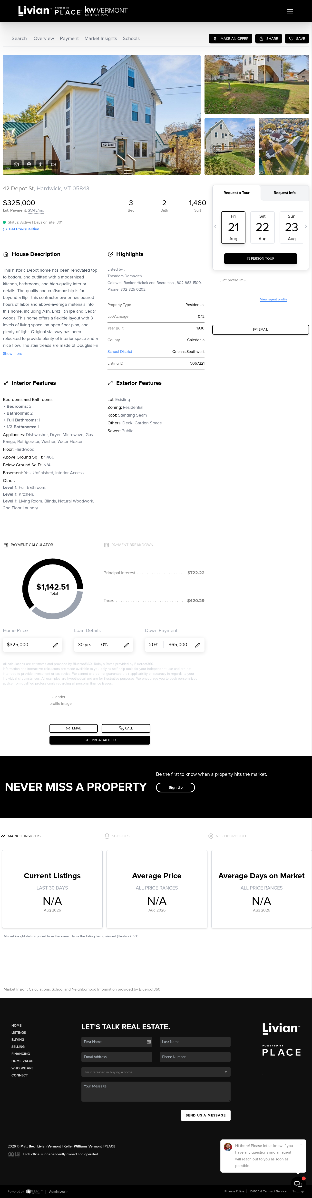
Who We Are (22, 1068)
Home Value (22, 1061)
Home (16, 1026)
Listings (18, 1033)
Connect (19, 1075)
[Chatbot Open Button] (298, 1184)
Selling (18, 1047)
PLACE (110, 1146)
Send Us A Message (206, 1115)
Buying (17, 1040)
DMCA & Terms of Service (268, 1191)
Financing (20, 1054)
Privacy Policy (234, 1191)
